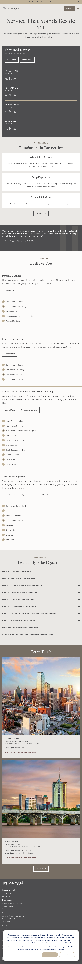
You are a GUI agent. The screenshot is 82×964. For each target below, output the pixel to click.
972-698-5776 (30, 752)
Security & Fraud (8, 919)
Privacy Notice (7, 906)
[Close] (79, 2)
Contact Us (6, 896)
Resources (6, 913)
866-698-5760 (7, 893)
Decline (67, 955)
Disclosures (7, 900)
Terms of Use (7, 909)
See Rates (11, 59)
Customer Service (9, 890)
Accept (49, 955)
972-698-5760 (13, 752)
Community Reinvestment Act (13, 916)
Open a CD (27, 59)
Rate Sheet (6, 922)
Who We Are (7, 929)
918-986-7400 (13, 857)
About (4, 925)
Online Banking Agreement (12, 903)
